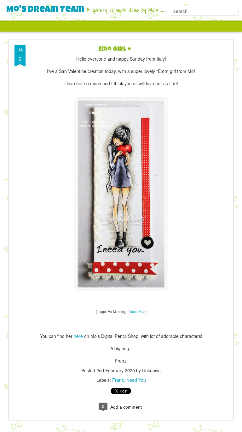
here (78, 336)
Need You (137, 311)
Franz (118, 380)
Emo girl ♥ (114, 49)
